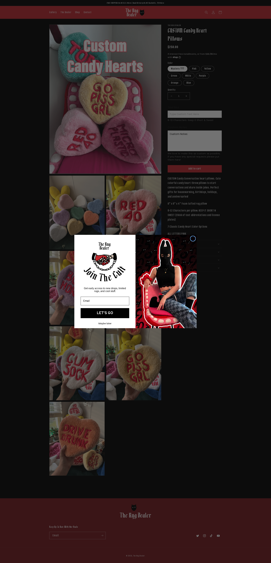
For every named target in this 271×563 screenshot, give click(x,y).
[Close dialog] (192, 238)
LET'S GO (105, 313)
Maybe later (105, 323)
